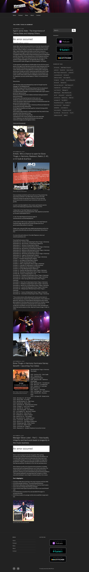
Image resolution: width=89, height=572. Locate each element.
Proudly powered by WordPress (46, 568)
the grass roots (66, 110)
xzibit (65, 115)
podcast (68, 95)
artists (56, 70)
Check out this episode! (19, 123)
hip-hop (56, 82)
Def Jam (66, 75)
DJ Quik (56, 80)
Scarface (68, 102)
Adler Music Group (66, 67)
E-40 (62, 80)
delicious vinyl (58, 77)
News (26, 15)
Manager (65, 90)
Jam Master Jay (66, 87)
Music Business (66, 92)
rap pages (57, 100)
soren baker (64, 107)
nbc (55, 95)
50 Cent (56, 67)
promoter (57, 97)
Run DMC (64, 100)
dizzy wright (66, 77)
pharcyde (61, 95)
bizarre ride (70, 70)
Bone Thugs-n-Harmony (60, 72)
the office (57, 112)
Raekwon (64, 97)
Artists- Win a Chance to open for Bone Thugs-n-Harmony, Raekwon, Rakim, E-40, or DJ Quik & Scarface (30, 156)
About (32, 15)
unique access (58, 115)
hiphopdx (63, 82)
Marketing (57, 92)
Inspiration (57, 87)
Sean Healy (66, 105)
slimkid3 (56, 107)
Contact (38, 15)
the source (65, 112)
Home (14, 15)
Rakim (71, 97)
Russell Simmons (58, 102)
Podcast (20, 15)
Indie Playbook (69, 85)
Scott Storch (57, 105)
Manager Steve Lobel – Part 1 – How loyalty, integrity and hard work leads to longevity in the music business (31, 440)
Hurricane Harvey (58, 85)
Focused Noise (70, 80)
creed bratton (58, 75)
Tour (71, 112)
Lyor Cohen (57, 90)
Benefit (62, 70)
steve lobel (57, 110)
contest (70, 72)
